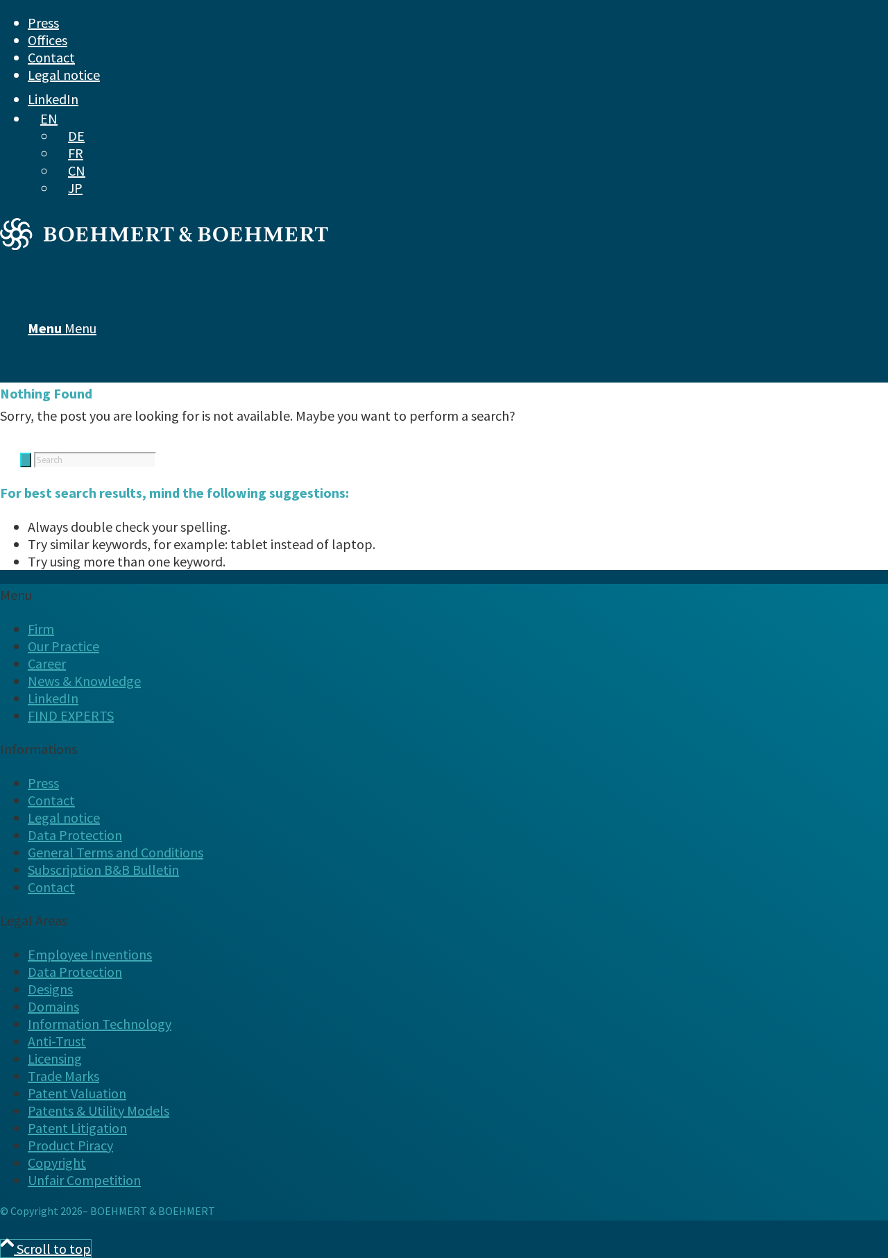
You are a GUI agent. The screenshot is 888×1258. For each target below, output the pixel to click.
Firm (41, 628)
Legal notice (64, 74)
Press (43, 22)
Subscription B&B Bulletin (103, 869)
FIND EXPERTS (71, 715)
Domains (53, 1006)
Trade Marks (63, 1075)
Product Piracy (70, 1145)
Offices (47, 40)
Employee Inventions (90, 954)
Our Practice (63, 646)
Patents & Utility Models (98, 1110)
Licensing (55, 1058)
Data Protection (75, 835)
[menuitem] (420, 22)
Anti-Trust (57, 1041)
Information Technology (99, 1023)
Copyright (57, 1162)
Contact (51, 57)
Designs (50, 989)
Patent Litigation (77, 1128)
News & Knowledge (84, 680)
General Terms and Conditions (115, 852)
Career (47, 663)
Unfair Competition (84, 1180)
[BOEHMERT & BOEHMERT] (164, 244)
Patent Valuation (77, 1093)
